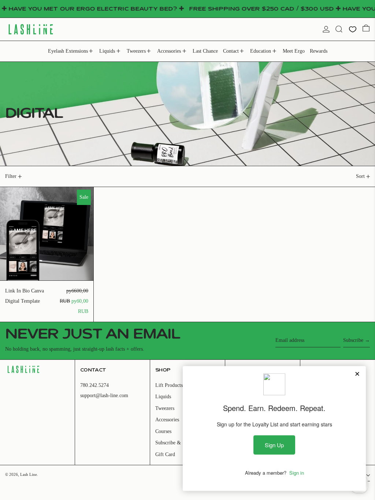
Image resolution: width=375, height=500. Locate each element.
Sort (360, 176)
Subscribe (353, 340)
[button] (339, 29)
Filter (10, 176)
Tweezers (164, 408)
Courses (163, 431)
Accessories (167, 419)
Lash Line (28, 474)
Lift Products (169, 385)
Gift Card (165, 454)
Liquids (163, 396)
